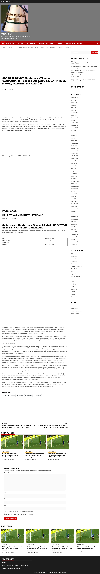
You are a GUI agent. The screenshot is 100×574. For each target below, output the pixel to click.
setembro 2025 (75, 125)
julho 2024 (73, 161)
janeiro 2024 (74, 176)
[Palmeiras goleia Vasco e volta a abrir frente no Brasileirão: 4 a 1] (87, 536)
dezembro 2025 (75, 118)
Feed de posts (74, 308)
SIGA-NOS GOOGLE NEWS (46, 43)
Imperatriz (73, 274)
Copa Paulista (74, 269)
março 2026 (74, 110)
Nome (5, 493)
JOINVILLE (74, 279)
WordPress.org (75, 313)
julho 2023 (73, 191)
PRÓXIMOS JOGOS (70, 43)
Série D (73, 294)
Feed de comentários (76, 311)
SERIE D (6, 33)
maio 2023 (73, 196)
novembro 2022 (75, 211)
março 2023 (74, 201)
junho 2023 (74, 194)
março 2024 (74, 171)
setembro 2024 (75, 156)
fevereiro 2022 (75, 234)
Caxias (73, 264)
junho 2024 (74, 163)
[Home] (3, 43)
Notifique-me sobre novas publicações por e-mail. (19, 514)
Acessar (73, 306)
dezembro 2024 (75, 148)
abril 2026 (73, 107)
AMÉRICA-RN (74, 256)
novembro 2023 (75, 181)
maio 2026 (73, 105)
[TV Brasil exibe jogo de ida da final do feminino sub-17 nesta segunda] (35, 442)
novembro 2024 (75, 150)
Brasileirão (73, 258)
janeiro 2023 (74, 206)
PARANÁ (73, 286)
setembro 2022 (75, 216)
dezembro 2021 (75, 239)
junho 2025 (74, 133)
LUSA (72, 281)
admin (11, 89)
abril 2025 (73, 138)
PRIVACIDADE (58, 43)
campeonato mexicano (37, 230)
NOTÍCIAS (20, 43)
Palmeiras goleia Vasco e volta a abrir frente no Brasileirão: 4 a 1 (87, 547)
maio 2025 (73, 135)
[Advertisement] (35, 61)
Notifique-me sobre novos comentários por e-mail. (19, 511)
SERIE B (73, 291)
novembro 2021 (75, 242)
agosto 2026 (74, 97)
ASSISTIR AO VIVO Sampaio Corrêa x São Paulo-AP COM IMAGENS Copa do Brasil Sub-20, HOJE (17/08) (18, 425)
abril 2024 (73, 168)
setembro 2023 (75, 186)
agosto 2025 (74, 128)
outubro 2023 (74, 183)
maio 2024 (73, 166)
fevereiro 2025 (75, 143)
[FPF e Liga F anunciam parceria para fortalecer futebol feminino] (12, 442)
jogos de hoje (10, 130)
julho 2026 (73, 100)
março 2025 (74, 140)
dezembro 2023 (75, 178)
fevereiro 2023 (75, 204)
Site (5, 505)
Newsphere (55, 572)
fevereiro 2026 (75, 113)
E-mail (5, 499)
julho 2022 (73, 221)
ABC (72, 253)
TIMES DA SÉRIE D (30, 43)
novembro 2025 (75, 120)
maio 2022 (73, 226)
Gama (72, 271)
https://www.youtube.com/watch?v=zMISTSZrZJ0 (16, 156)
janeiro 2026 (74, 115)
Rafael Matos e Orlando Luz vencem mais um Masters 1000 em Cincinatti (57, 455)
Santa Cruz (74, 289)
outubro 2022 (74, 214)
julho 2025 (73, 130)
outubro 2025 (74, 123)
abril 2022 (73, 229)
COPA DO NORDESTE (76, 266)
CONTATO (79, 43)
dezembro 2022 (75, 209)
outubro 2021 (74, 244)
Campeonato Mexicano (39, 118)
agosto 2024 (74, 158)
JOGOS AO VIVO (10, 43)
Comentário (7, 473)
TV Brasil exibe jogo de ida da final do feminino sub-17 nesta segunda (34, 455)
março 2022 (74, 232)
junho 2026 (74, 102)
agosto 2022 (74, 219)
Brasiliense (74, 261)
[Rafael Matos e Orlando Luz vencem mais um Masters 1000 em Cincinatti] (58, 442)
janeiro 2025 (74, 145)
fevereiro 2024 (75, 173)
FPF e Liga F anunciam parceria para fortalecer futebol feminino (10, 455)
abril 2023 (73, 199)
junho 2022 (74, 224)
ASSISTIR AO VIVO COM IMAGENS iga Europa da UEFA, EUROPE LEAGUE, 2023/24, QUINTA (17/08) (52, 425)
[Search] (98, 43)
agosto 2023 (74, 189)
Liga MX (48, 118)
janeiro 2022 (74, 237)
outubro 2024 (74, 153)
